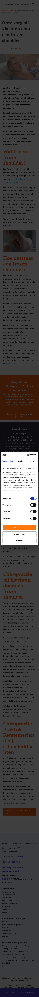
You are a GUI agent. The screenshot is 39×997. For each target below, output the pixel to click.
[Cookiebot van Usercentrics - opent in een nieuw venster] (28, 455)
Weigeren (19, 540)
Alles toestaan (19, 528)
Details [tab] (20, 461)
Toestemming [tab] (7, 461)
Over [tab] (32, 461)
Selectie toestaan (19, 534)
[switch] (33, 505)
